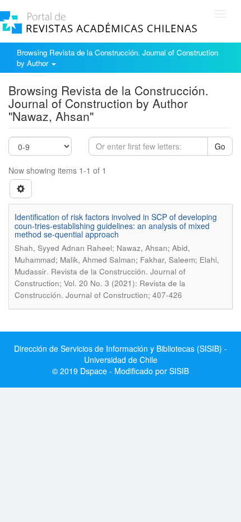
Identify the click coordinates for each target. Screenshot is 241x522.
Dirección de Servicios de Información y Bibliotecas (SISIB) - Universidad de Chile (120, 354)
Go (220, 146)
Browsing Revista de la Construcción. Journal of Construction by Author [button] (117, 57)
